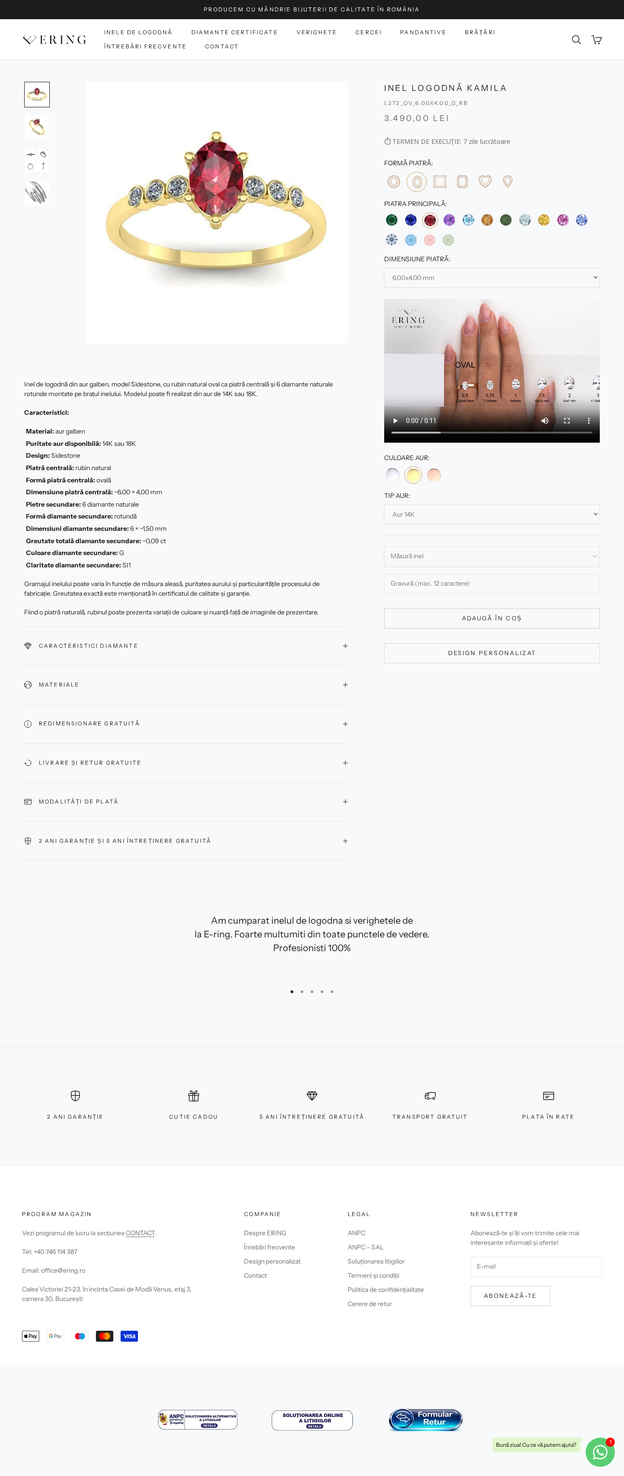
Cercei (368, 32)
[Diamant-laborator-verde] (448, 240)
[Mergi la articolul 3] (37, 160)
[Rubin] (430, 220)
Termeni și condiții (373, 1275)
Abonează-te (510, 1295)
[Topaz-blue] (468, 219)
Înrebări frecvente (269, 1247)
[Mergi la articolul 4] (37, 193)
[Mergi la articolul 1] (37, 94)
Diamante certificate (234, 32)
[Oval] (416, 182)
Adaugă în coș (492, 618)
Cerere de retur (370, 1304)
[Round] (393, 181)
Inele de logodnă (138, 32)
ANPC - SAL (366, 1247)
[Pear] (507, 181)
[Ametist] (449, 219)
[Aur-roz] (434, 474)
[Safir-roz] (562, 219)
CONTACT (140, 1233)
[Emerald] (462, 181)
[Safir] (410, 219)
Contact (222, 46)
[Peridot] (505, 219)
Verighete (316, 32)
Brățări (480, 32)
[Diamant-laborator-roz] (429, 240)
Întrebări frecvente (145, 46)
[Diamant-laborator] (391, 240)
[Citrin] (487, 219)
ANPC (356, 1233)
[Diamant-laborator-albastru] (410, 240)
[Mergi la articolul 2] (37, 127)
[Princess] (439, 181)
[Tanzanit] (581, 219)
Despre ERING (265, 1233)
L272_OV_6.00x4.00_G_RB (426, 103)
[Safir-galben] (543, 219)
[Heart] (485, 181)
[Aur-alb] (392, 474)
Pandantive (423, 32)
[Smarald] (391, 219)
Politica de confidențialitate (386, 1290)
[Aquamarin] (525, 219)
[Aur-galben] (413, 475)
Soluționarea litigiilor (376, 1261)
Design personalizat (492, 653)
